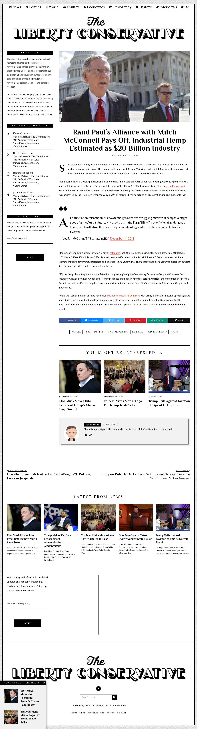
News (136, 155)
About (74, 713)
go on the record (174, 186)
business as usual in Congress (123, 295)
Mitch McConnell (118, 332)
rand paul (137, 332)
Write (82, 713)
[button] (114, 697)
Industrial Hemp (94, 332)
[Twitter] (182, 7)
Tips (102, 713)
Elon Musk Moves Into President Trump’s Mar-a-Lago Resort (77, 405)
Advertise (93, 713)
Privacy (111, 713)
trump (174, 332)
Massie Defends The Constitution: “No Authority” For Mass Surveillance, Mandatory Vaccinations (31, 141)
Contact (121, 713)
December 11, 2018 (122, 238)
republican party (157, 332)
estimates (115, 253)
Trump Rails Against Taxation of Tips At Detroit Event (172, 539)
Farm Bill (76, 332)
